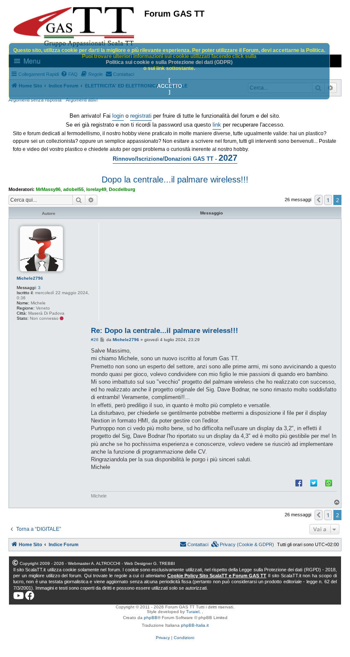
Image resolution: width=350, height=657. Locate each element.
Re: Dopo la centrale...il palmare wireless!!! (164, 331)
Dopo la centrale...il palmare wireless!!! (175, 179)
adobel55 (73, 189)
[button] (319, 200)
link (217, 125)
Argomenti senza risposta (35, 99)
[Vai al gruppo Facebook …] (30, 595)
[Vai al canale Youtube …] (18, 595)
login (118, 116)
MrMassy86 (48, 189)
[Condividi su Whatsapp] (328, 482)
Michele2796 (30, 278)
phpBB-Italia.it (195, 625)
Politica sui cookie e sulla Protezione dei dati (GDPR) (169, 62)
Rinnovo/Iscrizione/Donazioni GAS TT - (175, 157)
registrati (141, 116)
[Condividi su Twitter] (314, 482)
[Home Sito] (74, 27)
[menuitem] (242, 544)
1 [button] (328, 200)
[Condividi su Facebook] (299, 482)
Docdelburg (122, 189)
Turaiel (192, 611)
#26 (95, 339)
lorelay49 (96, 189)
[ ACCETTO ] (169, 86)
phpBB (151, 617)
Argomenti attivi (81, 99)
